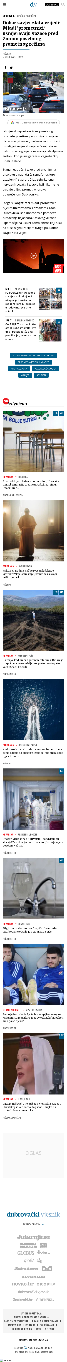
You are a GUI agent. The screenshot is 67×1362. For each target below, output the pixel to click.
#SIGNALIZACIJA (19, 368)
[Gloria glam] (40, 1260)
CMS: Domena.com (44, 1351)
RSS (38, 1329)
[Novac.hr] (23, 1283)
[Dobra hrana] (26, 1268)
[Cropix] (45, 1283)
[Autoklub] (34, 1276)
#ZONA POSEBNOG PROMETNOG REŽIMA (33, 355)
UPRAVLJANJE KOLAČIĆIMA (33, 1340)
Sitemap (49, 1329)
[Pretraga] (63, 4)
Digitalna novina (22, 1329)
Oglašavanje (47, 1325)
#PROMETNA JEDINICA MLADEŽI (33, 362)
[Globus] (26, 1252)
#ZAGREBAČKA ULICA (45, 368)
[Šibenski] (44, 1299)
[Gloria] (29, 1260)
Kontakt (30, 1325)
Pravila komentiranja (45, 1321)
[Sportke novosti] (43, 1244)
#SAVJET (25, 375)
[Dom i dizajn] (47, 1268)
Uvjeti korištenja (31, 1313)
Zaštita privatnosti (16, 1321)
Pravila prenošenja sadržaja (31, 1317)
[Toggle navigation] (4, 4)
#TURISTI (41, 375)
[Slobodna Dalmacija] (28, 1244)
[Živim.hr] (43, 1252)
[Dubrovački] (33, 4)
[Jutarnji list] (33, 1237)
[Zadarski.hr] (23, 1299)
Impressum (14, 1325)
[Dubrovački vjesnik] (33, 1291)
